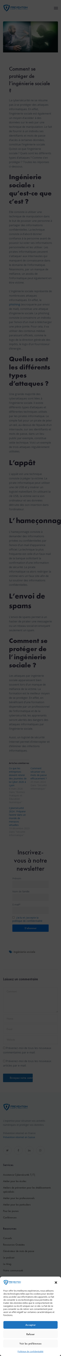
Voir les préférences (30, 1343)
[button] (56, 1282)
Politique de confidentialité (30, 1351)
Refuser (30, 1334)
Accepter (30, 1325)
